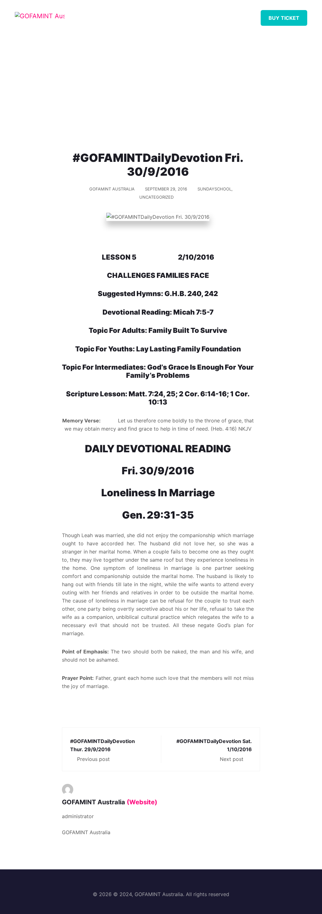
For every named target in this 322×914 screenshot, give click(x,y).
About (134, 15)
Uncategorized (156, 197)
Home (108, 15)
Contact (256, 15)
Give (228, 15)
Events (202, 15)
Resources (167, 15)
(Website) (142, 802)
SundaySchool (214, 188)
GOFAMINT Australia (112, 188)
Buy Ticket (284, 18)
